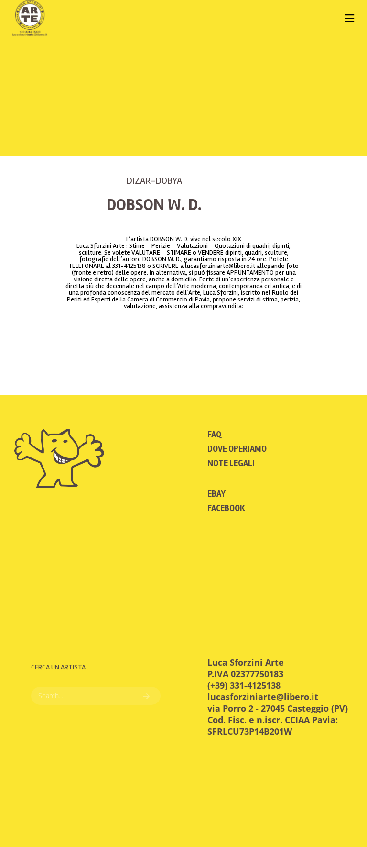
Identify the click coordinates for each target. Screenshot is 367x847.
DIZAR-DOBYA (154, 181)
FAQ (214, 434)
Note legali (231, 463)
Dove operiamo (237, 449)
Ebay (216, 494)
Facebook (226, 508)
